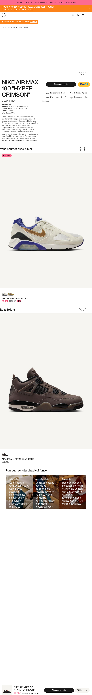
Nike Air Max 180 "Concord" (15, 298)
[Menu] (88, 15)
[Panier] (83, 15)
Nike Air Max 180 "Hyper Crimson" (18, 27)
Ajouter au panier (61, 84)
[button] (84, 84)
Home (4, 27)
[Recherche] (73, 15)
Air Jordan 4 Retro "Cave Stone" (18, 459)
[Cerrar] (89, 8)
